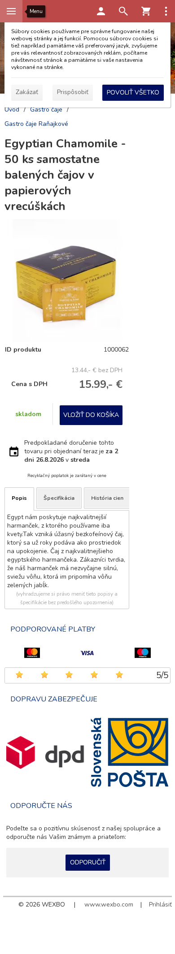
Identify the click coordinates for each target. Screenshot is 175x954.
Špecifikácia (59, 498)
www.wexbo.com (108, 904)
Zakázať (27, 92)
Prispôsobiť (72, 92)
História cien (107, 498)
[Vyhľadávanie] (123, 11)
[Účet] (101, 11)
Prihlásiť (160, 904)
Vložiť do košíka (91, 415)
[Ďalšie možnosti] (166, 11)
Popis (19, 498)
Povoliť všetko (133, 92)
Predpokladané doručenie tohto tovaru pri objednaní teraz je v (71, 451)
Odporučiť (87, 862)
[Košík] (146, 11)
